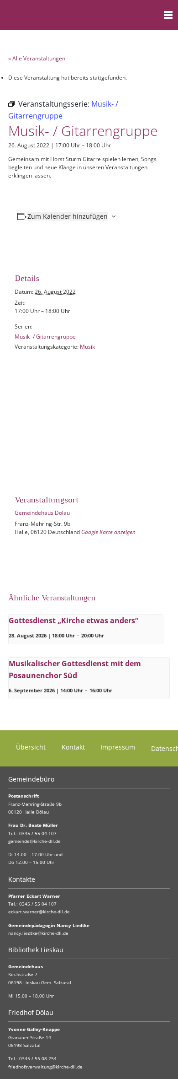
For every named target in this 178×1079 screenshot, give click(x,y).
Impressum (117, 747)
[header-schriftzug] (52, 15)
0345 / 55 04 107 (38, 833)
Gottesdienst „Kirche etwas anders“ (73, 620)
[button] (150, 15)
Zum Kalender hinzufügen (67, 216)
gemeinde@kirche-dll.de (34, 841)
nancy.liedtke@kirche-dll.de (38, 933)
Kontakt (73, 747)
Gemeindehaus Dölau (42, 513)
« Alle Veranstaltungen (36, 58)
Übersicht (31, 747)
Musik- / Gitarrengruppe (45, 336)
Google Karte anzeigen (108, 532)
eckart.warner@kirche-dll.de (39, 912)
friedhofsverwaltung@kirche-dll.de (45, 1067)
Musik (87, 347)
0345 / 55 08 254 (38, 1059)
